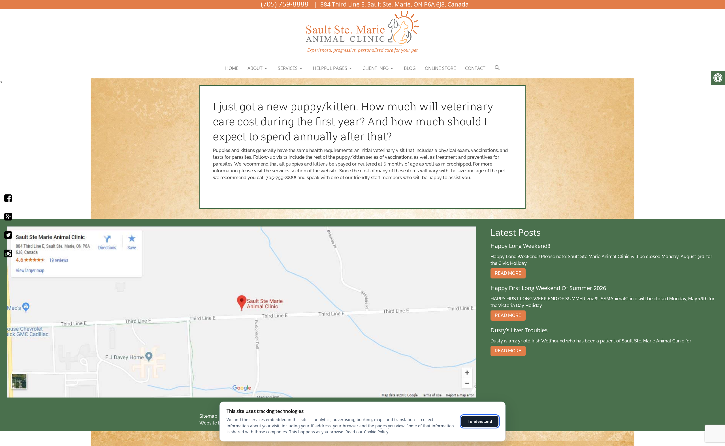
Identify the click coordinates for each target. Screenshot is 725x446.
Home (231, 68)
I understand (480, 421)
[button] (497, 68)
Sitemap (208, 416)
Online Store (440, 68)
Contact (475, 68)
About (255, 68)
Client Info (375, 68)
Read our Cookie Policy (367, 431)
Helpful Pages (330, 68)
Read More (508, 273)
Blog (410, 68)
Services (288, 68)
